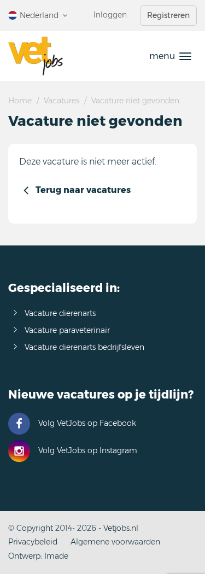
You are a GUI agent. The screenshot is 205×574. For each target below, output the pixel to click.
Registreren (168, 15)
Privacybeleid (32, 542)
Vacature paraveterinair (67, 330)
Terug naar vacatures (83, 190)
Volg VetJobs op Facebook (87, 423)
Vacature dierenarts (60, 313)
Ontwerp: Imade (38, 556)
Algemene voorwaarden (115, 542)
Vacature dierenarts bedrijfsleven (84, 347)
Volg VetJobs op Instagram (87, 450)
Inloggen (110, 15)
